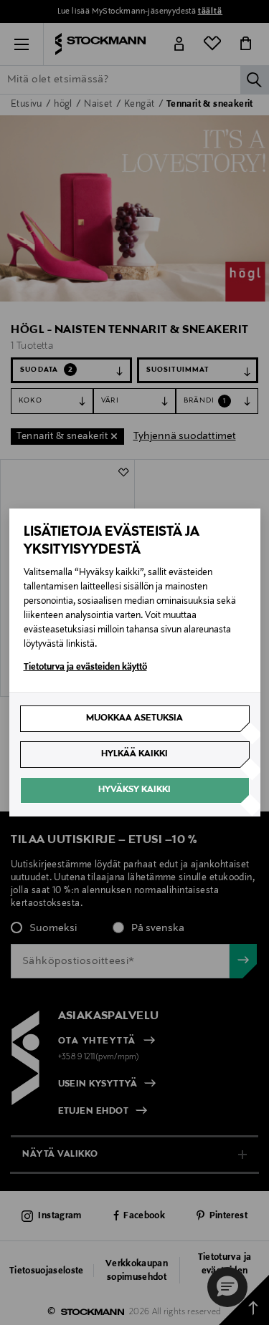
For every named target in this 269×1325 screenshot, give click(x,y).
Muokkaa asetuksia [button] (134, 718)
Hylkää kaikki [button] (134, 754)
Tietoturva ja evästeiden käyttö (85, 667)
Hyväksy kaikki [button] (134, 790)
